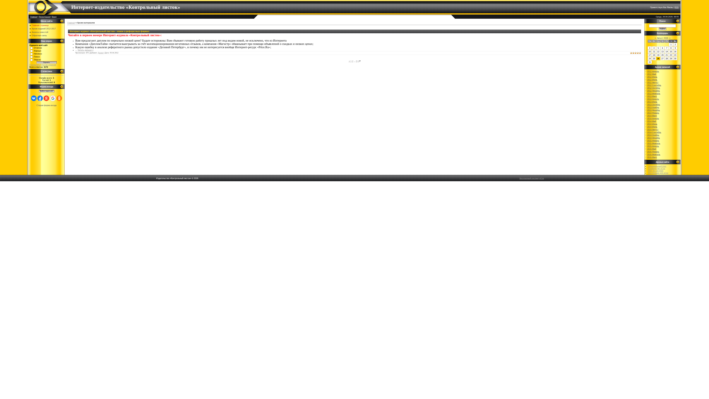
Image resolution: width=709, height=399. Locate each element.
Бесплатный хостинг (529, 178)
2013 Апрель (653, 99)
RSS (676, 7)
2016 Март (652, 157)
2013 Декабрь (653, 110)
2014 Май (651, 121)
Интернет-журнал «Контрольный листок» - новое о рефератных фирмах (109, 31)
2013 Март (652, 96)
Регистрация (44, 17)
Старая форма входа (46, 105)
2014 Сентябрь (654, 132)
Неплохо (38, 54)
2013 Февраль (653, 93)
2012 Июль (652, 80)
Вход (54, 17)
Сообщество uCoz (656, 168)
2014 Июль (652, 127)
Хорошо (37, 51)
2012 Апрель (653, 71)
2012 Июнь (652, 77)
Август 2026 (662, 38)
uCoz (541, 178)
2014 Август (652, 129)
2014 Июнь (652, 124)
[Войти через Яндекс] (46, 98)
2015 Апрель (653, 146)
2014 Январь (653, 113)
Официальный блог (657, 166)
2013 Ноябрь (653, 107)
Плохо (37, 57)
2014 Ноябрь (653, 135)
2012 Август (652, 82)
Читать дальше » (85, 50)
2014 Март (652, 116)
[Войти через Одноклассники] (59, 98)
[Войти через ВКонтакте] (34, 98)
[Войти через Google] (53, 98)
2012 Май (651, 74)
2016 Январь (653, 152)
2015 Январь (653, 140)
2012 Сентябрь (654, 85)
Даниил (101, 53)
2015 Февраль (653, 143)
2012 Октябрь (653, 88)
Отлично (38, 48)
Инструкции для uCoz (658, 173)
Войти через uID (46, 91)
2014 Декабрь (653, 138)
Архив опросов (49, 65)
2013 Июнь (652, 102)
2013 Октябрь (653, 104)
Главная (33, 17)
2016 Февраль (653, 154)
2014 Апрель (653, 118)
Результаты (34, 65)
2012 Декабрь (653, 91)
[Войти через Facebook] (40, 98)
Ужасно (37, 60)
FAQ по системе (655, 171)
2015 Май (651, 149)
